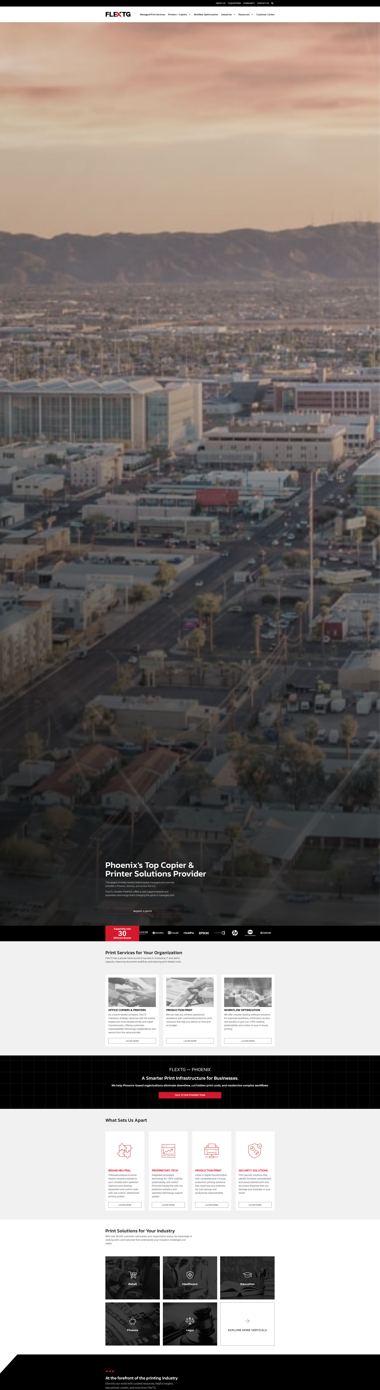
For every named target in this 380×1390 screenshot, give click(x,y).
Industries (226, 14)
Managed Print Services (152, 14)
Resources (244, 14)
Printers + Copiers (177, 14)
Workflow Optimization (206, 14)
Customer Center (265, 14)
